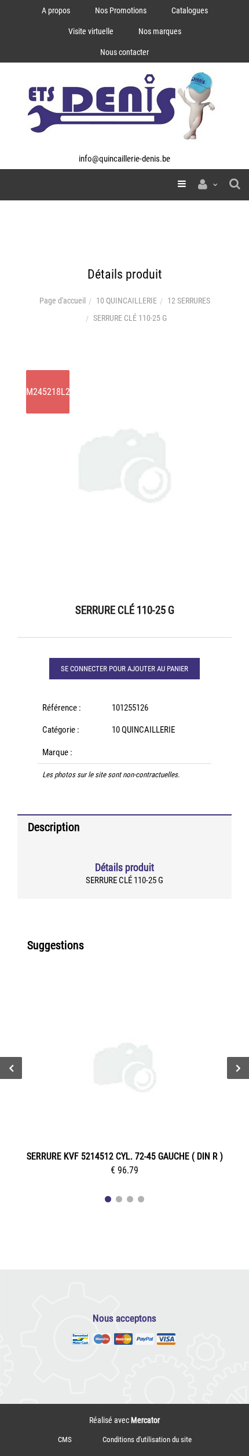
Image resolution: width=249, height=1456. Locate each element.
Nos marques (159, 31)
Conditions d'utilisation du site (147, 1439)
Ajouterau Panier (127, 1069)
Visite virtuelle (90, 31)
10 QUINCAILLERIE (126, 300)
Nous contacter (124, 52)
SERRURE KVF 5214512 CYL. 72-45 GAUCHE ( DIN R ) (125, 1156)
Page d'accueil (62, 300)
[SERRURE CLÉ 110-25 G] (124, 369)
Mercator (145, 1420)
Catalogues (189, 10)
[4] (141, 1199)
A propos (56, 10)
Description (54, 827)
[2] (119, 1199)
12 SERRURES (188, 300)
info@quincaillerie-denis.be (124, 158)
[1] (108, 1199)
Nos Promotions (121, 10)
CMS (65, 1439)
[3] (130, 1199)
